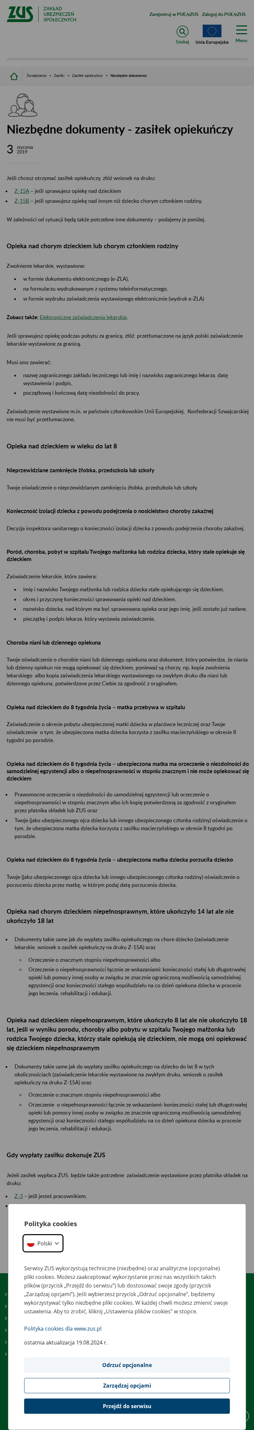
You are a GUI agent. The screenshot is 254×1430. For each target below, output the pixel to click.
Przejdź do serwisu (127, 1406)
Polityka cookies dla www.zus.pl (63, 1328)
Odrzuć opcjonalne (127, 1365)
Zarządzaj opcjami (127, 1385)
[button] (43, 1243)
